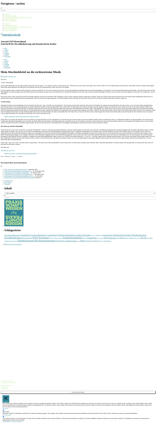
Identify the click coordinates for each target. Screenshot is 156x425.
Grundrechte (92, 238)
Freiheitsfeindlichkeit (73, 237)
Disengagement (27, 238)
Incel (98, 238)
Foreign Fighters (53, 238)
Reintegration (71, 241)
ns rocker (138, 238)
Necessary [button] (5, 408)
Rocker (78, 241)
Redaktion (7, 14)
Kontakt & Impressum (10, 19)
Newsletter (7, 56)
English (6, 55)
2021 (5, 182)
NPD (135, 238)
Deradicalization (138, 235)
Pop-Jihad (150, 238)
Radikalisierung (26, 240)
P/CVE (143, 238)
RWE (82, 241)
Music (127, 238)
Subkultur (95, 241)
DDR (101, 235)
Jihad (117, 238)
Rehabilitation (61, 241)
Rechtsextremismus (45, 240)
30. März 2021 (8, 180)
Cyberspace (93, 235)
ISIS (105, 238)
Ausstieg (34, 235)
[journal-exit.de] (10, 34)
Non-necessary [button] (7, 415)
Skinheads (88, 241)
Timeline (6, 53)
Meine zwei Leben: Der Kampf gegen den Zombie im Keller (21, 116)
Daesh (98, 235)
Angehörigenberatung (12, 235)
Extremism (44, 237)
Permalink (7, 184)
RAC (16, 241)
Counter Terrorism (82, 235)
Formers (60, 238)
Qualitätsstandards (9, 241)
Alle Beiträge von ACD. (8, 150)
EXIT (35, 237)
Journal (6, 50)
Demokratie (107, 235)
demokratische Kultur (122, 235)
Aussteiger (25, 235)
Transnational (107, 241)
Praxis (6, 51)
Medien (122, 238)
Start (5, 48)
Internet (102, 238)
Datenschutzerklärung (10, 20)
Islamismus (112, 238)
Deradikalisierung (12, 237)
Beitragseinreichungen (10, 16)
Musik (131, 238)
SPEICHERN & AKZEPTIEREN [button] (12, 421)
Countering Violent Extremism (60, 235)
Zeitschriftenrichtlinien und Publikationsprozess (17, 17)
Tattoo (101, 241)
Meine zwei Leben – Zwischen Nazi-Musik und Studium (20, 153)
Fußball (84, 238)
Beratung (42, 235)
